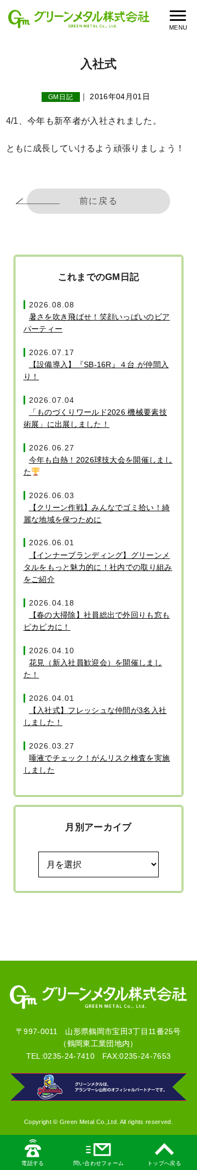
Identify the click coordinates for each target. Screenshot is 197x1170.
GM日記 (61, 97)
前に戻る (98, 201)
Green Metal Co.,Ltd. (89, 1121)
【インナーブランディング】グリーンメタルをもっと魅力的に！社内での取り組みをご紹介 (98, 567)
